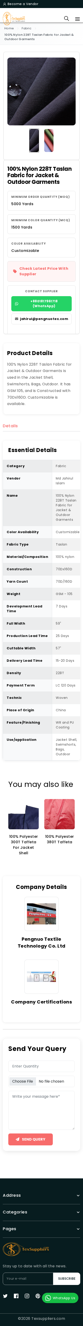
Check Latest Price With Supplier (43, 271)
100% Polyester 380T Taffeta (59, 839)
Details (10, 426)
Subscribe (66, 1278)
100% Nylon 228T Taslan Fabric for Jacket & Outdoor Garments (39, 37)
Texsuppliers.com (48, 1318)
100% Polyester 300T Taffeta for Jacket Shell (23, 845)
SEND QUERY (33, 1139)
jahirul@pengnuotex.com (44, 319)
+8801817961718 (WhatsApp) (44, 303)
